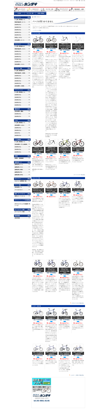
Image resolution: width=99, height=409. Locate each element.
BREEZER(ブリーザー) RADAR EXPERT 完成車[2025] (51, 45)
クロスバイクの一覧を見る (78, 303)
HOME (35, 16)
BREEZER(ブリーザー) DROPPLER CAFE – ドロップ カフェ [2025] (38, 190)
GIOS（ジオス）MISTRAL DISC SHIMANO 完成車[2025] (51, 270)
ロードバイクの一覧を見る (79, 174)
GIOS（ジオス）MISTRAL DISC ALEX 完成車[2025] (38, 270)
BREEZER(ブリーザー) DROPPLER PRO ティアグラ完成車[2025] (38, 45)
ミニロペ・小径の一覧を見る (77, 375)
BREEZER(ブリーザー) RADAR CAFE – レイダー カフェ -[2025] (51, 190)
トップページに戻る (37, 30)
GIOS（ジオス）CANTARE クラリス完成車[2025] (65, 190)
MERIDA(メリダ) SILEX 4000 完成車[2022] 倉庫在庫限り (78, 149)
